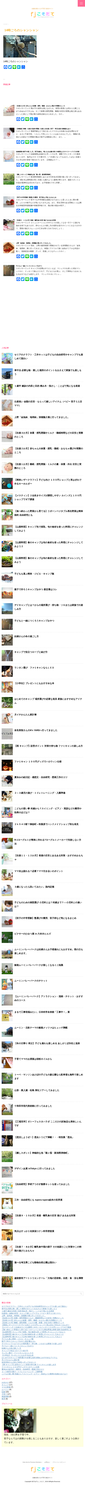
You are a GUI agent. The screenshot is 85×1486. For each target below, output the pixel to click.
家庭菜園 (5, 1396)
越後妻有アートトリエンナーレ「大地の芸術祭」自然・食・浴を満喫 (48, 1278)
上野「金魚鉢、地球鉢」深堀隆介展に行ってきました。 (34, 243)
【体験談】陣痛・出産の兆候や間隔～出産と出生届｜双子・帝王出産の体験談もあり (43, 129)
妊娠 (3, 1392)
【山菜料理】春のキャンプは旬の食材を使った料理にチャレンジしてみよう (32, 1337)
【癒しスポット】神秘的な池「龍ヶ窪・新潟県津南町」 (34, 174)
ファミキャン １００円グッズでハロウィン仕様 (38, 761)
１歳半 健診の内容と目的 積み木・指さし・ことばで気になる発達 (47, 386)
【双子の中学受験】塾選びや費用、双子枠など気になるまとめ (36, 197)
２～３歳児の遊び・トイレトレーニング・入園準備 (39, 793)
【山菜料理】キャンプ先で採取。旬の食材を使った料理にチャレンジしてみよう (33, 1332)
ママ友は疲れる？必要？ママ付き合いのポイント (38, 871)
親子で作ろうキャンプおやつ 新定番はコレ (35, 589)
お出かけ (5, 1382)
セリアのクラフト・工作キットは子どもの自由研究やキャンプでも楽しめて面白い (34, 1306)
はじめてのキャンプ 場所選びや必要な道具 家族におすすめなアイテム (29, 1358)
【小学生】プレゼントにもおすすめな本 (34, 683)
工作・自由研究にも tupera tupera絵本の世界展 (38, 1200)
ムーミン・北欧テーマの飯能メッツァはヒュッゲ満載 (41, 1027)
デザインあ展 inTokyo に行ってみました (34, 1168)
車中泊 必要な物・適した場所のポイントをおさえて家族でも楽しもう (29, 1309)
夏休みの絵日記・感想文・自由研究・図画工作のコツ (41, 777)
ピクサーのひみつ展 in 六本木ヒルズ (32, 933)
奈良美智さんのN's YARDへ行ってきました (35, 730)
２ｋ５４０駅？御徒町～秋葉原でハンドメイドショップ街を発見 (46, 824)
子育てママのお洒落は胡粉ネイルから (33, 1059)
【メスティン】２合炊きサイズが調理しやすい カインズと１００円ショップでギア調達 (36, 1327)
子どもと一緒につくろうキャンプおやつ (29, 266)
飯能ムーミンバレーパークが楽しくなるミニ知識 (38, 965)
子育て (4, 1394)
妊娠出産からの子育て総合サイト (42, 1477)
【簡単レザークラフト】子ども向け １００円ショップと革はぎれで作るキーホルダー (35, 1325)
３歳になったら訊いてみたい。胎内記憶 (34, 887)
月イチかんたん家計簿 (25, 714)
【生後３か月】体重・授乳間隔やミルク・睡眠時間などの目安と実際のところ (33, 1318)
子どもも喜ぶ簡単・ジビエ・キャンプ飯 (34, 573)
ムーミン (5, 1389)
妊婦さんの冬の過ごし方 (26, 636)
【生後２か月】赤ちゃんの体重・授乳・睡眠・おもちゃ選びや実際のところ (40, 106)
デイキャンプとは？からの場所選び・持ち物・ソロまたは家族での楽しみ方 (32, 1344)
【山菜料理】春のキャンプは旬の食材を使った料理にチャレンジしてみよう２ (33, 1334)
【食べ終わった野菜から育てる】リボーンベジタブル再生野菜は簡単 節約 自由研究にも (37, 1330)
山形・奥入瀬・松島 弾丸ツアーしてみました (36, 1090)
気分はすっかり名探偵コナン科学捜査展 (34, 1231)
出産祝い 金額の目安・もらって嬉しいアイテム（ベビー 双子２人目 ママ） (31, 1313)
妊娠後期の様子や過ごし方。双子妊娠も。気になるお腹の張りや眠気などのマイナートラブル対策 (47, 151)
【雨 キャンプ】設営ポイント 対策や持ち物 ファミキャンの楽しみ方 (48, 746)
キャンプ (5, 1385)
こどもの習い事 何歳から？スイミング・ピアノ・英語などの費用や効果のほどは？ (35, 1374)
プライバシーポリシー (59, 1462)
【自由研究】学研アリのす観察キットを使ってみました (42, 1184)
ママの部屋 (6, 1387)
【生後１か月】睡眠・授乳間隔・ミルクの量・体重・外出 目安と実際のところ (33, 1323)
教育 (3, 1399)
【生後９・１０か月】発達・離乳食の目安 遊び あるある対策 (36, 220)
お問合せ (47, 1462)
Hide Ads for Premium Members (32, 1462)
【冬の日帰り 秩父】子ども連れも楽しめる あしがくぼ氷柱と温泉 (47, 1043)
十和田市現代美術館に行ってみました (33, 1106)
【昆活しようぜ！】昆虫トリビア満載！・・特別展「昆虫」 (44, 1137)
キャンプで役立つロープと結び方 (31, 652)
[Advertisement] (42, 94)
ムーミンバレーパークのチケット (31, 980)
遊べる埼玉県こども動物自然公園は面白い (35, 1262)
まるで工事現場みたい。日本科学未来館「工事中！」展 (42, 1012)
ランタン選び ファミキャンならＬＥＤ (34, 667)
